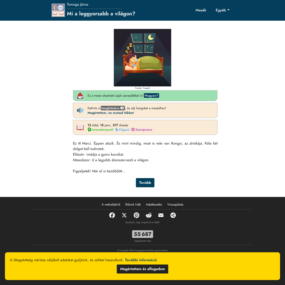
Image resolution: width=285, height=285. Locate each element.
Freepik (146, 88)
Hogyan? (151, 95)
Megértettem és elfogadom (142, 268)
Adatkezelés (154, 204)
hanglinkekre (110, 108)
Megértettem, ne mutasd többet (111, 112)
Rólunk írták (133, 204)
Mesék (201, 10)
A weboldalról (111, 204)
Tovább (145, 182)
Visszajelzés (175, 204)
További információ (141, 260)
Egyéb (221, 10)
